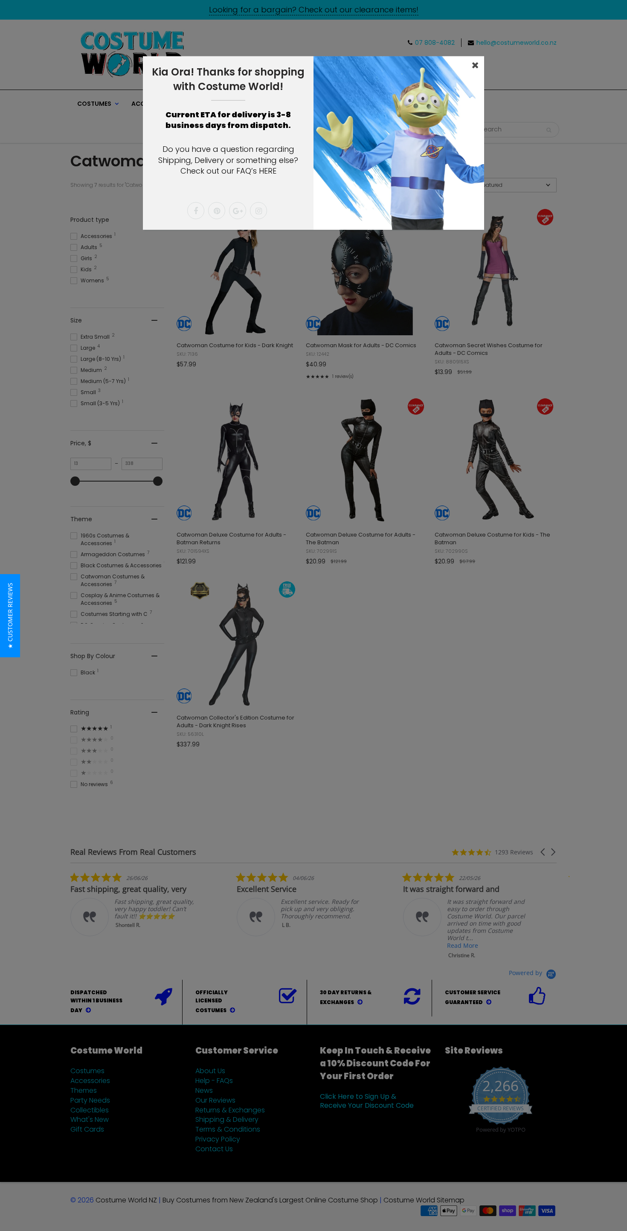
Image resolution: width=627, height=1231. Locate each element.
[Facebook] (195, 210)
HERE (267, 170)
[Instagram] (258, 210)
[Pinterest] (216, 210)
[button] (10, 615)
